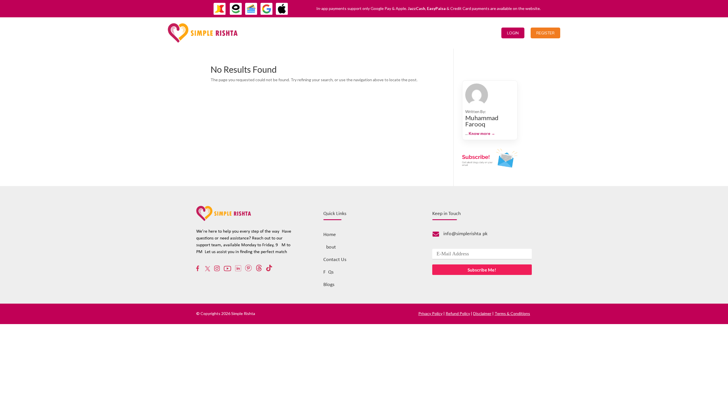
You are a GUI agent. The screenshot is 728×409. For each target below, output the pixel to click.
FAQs (328, 272)
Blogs (328, 284)
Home (408, 33)
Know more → (482, 133)
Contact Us (456, 33)
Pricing (429, 33)
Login (513, 33)
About (329, 247)
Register (545, 33)
